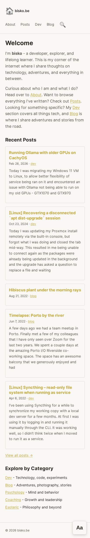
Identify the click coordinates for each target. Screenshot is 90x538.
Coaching (13, 499)
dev (33, 163)
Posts (25, 24)
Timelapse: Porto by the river (36, 315)
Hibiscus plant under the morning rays (45, 290)
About (10, 24)
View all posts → (19, 455)
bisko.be (17, 11)
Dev (38, 24)
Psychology (14, 492)
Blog (50, 24)
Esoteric (12, 507)
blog (33, 296)
